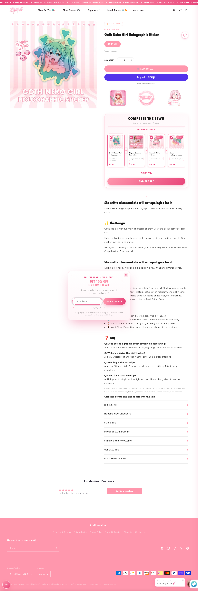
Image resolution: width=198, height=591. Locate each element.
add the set (146, 181)
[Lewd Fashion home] (16, 10)
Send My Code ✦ (115, 301)
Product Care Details (146, 432)
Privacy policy (95, 584)
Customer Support (146, 459)
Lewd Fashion (19, 584)
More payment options (146, 83)
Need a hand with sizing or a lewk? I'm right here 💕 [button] (170, 582)
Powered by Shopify (32, 584)
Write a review (124, 491)
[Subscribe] (56, 548)
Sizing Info (146, 423)
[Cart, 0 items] (186, 10)
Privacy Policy (96, 531)
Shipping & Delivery (62, 531)
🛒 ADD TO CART (146, 69)
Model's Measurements (146, 414)
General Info (146, 450)
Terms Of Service (113, 531)
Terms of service (110, 584)
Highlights (146, 405)
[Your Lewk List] (180, 10)
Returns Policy (80, 531)
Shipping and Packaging (146, 441)
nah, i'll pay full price (99, 308)
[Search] (174, 10)
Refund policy (82, 584)
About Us (128, 531)
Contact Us (140, 531)
